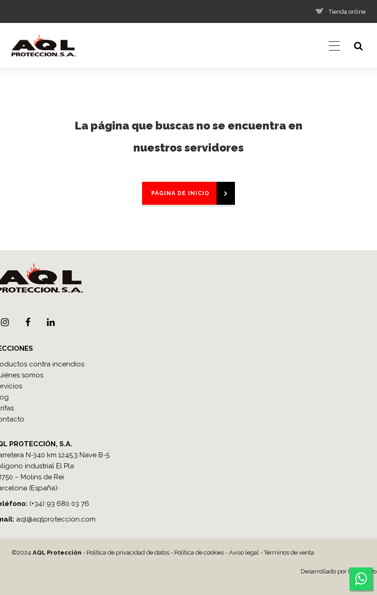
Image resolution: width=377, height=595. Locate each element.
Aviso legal (244, 552)
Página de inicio (180, 193)
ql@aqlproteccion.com (58, 519)
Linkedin (50, 322)
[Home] (43, 66)
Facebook (27, 322)
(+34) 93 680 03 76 (59, 504)
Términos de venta (289, 552)
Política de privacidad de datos (127, 552)
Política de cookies (199, 552)
